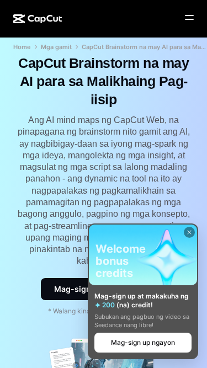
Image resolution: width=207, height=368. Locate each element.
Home (22, 47)
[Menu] (189, 17)
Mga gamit (56, 47)
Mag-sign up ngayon (143, 342)
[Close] (189, 232)
